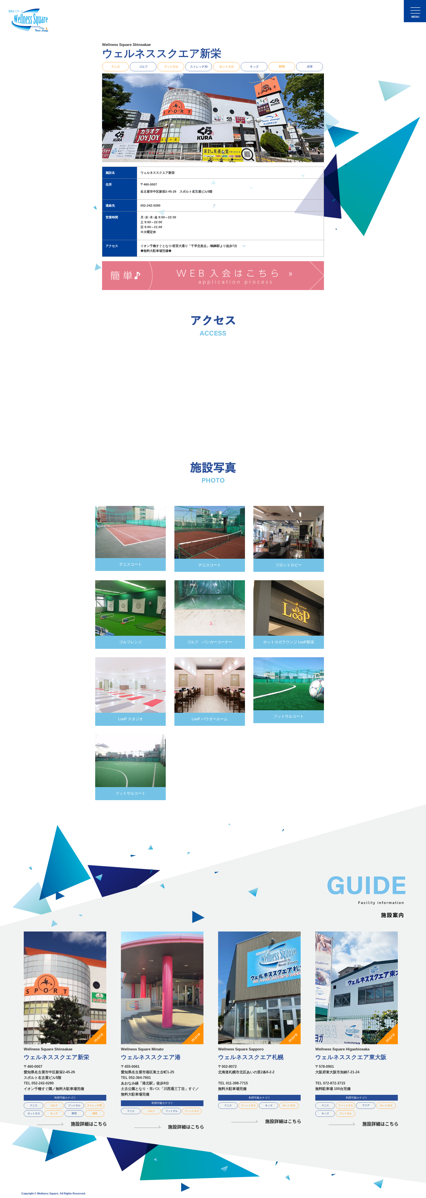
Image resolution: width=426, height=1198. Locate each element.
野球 (282, 66)
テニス (115, 66)
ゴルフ (143, 66)
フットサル (171, 66)
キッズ (254, 66)
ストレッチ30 (198, 66)
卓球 (309, 66)
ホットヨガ (226, 66)
